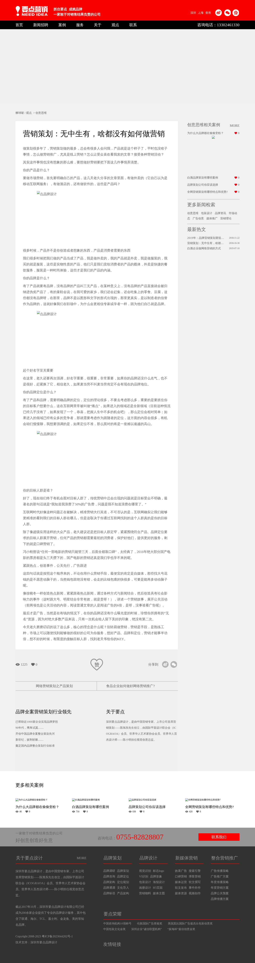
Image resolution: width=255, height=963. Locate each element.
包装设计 (206, 213)
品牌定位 (123, 876)
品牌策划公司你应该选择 (202, 184)
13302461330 (228, 25)
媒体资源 (181, 893)
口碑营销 (181, 876)
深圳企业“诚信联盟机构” (146, 929)
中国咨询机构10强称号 (117, 923)
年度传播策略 (220, 882)
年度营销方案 (220, 887)
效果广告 (181, 870)
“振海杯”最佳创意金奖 (181, 929)
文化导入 (123, 887)
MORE (81, 858)
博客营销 (195, 876)
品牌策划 (123, 870)
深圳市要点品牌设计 (43, 942)
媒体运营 (181, 882)
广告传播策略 (220, 870)
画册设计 (145, 887)
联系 (133, 25)
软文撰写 (195, 882)
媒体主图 (159, 893)
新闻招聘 (40, 25)
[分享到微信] (173, 664)
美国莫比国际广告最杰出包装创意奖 (190, 923)
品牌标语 (109, 893)
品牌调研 (109, 870)
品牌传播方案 (220, 898)
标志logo (158, 870)
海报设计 (159, 882)
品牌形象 (156, 876)
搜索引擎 (195, 870)
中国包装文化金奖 (114, 929)
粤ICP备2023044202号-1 (57, 936)
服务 (80, 25)
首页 (19, 25)
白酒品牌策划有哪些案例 (202, 177)
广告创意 (198, 218)
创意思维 (41, 112)
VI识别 (143, 876)
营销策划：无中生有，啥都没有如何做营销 (206, 243)
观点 (115, 25)
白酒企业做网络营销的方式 (204, 248)
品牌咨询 (109, 876)
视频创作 (195, 893)
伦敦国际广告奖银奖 (149, 923)
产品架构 (123, 893)
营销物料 (145, 893)
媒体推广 (212, 218)
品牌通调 (109, 887)
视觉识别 (145, 870)
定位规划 (123, 882)
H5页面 (158, 887)
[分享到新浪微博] (165, 664)
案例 (62, 25)
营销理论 (225, 218)
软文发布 (181, 887)
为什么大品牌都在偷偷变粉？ (205, 133)
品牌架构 (109, 882)
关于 (97, 25)
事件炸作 (195, 887)
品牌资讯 (220, 213)
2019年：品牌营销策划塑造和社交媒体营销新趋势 (206, 237)
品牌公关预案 (220, 893)
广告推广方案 (220, 876)
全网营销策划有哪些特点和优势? (207, 191)
